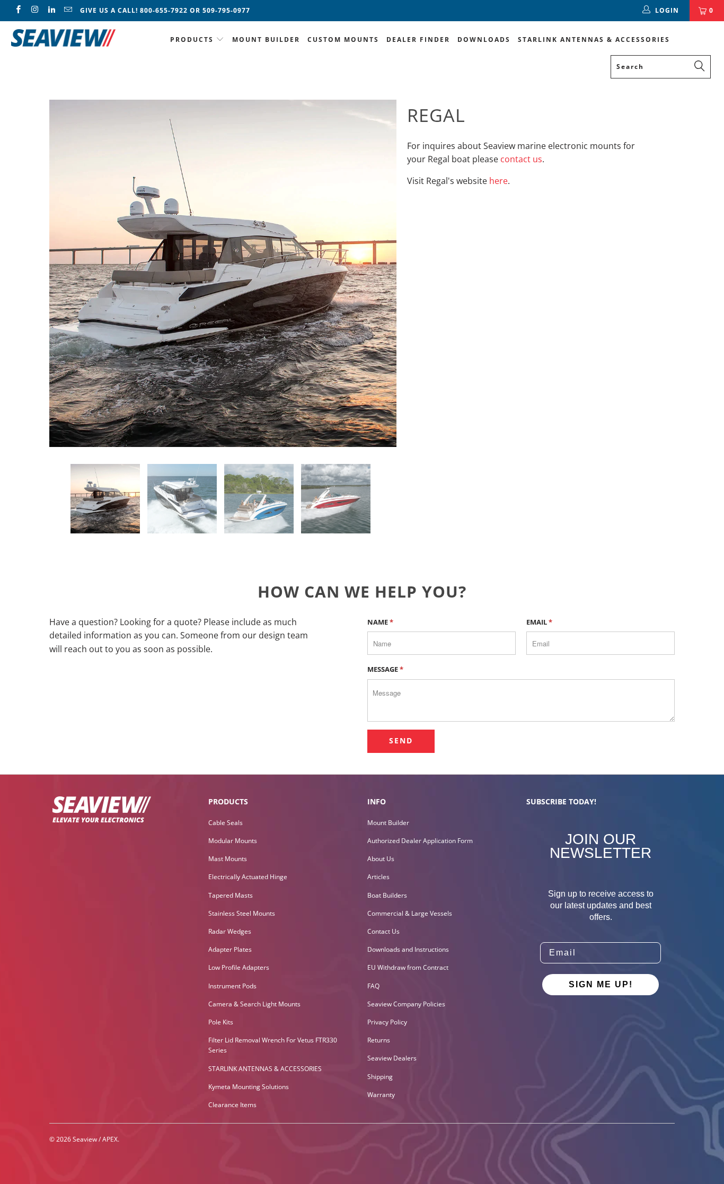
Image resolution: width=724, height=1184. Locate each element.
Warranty (381, 1094)
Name (380, 622)
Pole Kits (220, 1022)
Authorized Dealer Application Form (420, 840)
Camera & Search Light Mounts (254, 1003)
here (498, 181)
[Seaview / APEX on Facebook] (17, 10)
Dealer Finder (418, 39)
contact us (521, 159)
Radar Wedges (229, 931)
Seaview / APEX (95, 1139)
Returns (378, 1040)
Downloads (483, 39)
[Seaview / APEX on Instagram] (34, 10)
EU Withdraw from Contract (407, 967)
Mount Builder (266, 39)
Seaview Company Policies (406, 1003)
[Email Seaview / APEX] (67, 10)
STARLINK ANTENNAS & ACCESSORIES (594, 39)
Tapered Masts (230, 895)
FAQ (373, 985)
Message (385, 669)
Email (539, 622)
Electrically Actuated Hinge (247, 876)
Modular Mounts (232, 840)
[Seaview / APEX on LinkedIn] (51, 10)
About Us (380, 858)
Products (192, 39)
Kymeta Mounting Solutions (248, 1086)
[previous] (68, 273)
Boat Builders (387, 895)
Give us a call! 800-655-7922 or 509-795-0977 (165, 10)
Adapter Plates (230, 949)
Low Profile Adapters (238, 967)
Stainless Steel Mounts (241, 913)
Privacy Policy (387, 1022)
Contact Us (383, 931)
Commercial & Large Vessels (409, 913)
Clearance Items (232, 1104)
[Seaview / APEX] (63, 36)
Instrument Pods (232, 985)
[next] (378, 273)
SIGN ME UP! (601, 984)
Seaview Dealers (392, 1058)
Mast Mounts (227, 858)
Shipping (380, 1076)
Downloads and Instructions (408, 949)
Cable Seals (225, 822)
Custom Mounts (343, 39)
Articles (378, 876)
